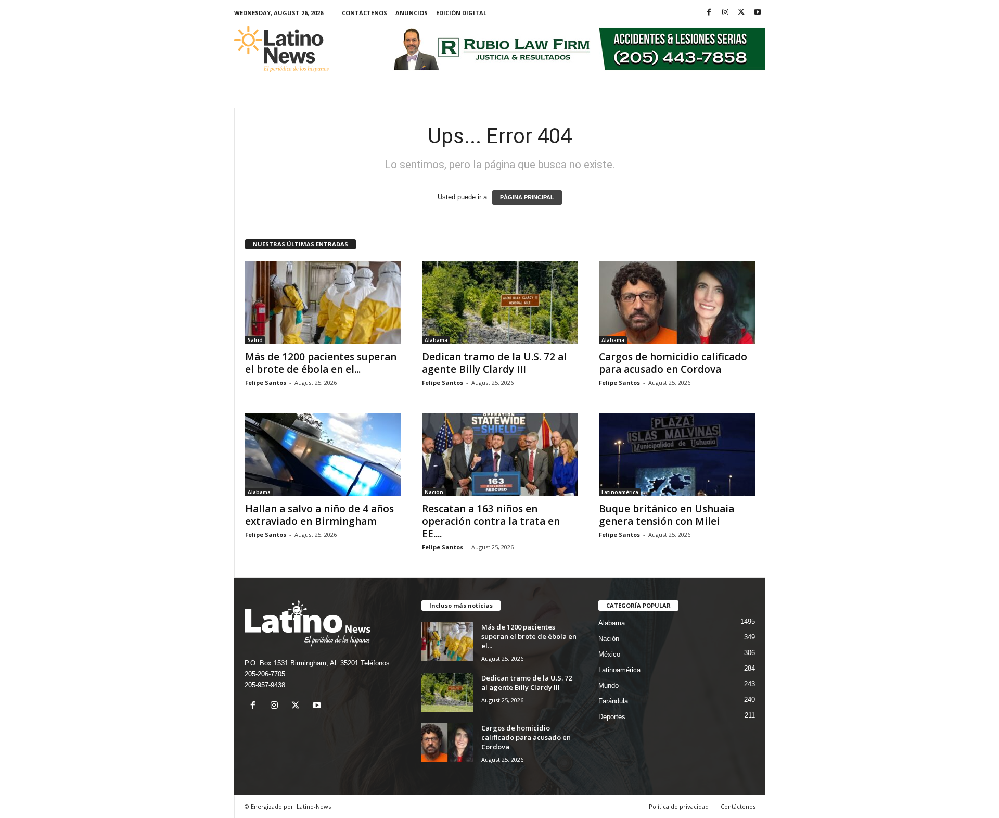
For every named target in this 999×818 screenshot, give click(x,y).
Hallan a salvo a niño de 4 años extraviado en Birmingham (319, 515)
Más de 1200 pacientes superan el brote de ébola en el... (320, 363)
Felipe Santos (265, 382)
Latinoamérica (619, 492)
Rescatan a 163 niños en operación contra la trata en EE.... (491, 521)
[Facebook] (709, 12)
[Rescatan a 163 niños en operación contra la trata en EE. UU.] (500, 454)
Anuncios (411, 13)
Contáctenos (364, 13)
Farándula (613, 701)
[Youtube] (757, 12)
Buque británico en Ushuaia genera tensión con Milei (666, 515)
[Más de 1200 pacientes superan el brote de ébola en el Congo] (323, 302)
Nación (434, 492)
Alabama (436, 340)
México (609, 654)
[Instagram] (725, 12)
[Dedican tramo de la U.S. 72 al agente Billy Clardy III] (500, 302)
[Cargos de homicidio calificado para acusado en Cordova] (677, 302)
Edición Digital (461, 13)
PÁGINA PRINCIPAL (527, 197)
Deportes (611, 717)
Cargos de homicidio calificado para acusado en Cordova (673, 363)
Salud (255, 340)
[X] (741, 12)
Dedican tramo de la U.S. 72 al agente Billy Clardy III (494, 363)
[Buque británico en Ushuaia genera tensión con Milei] (677, 454)
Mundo (608, 685)
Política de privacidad (679, 806)
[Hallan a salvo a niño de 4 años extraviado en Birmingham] (323, 454)
